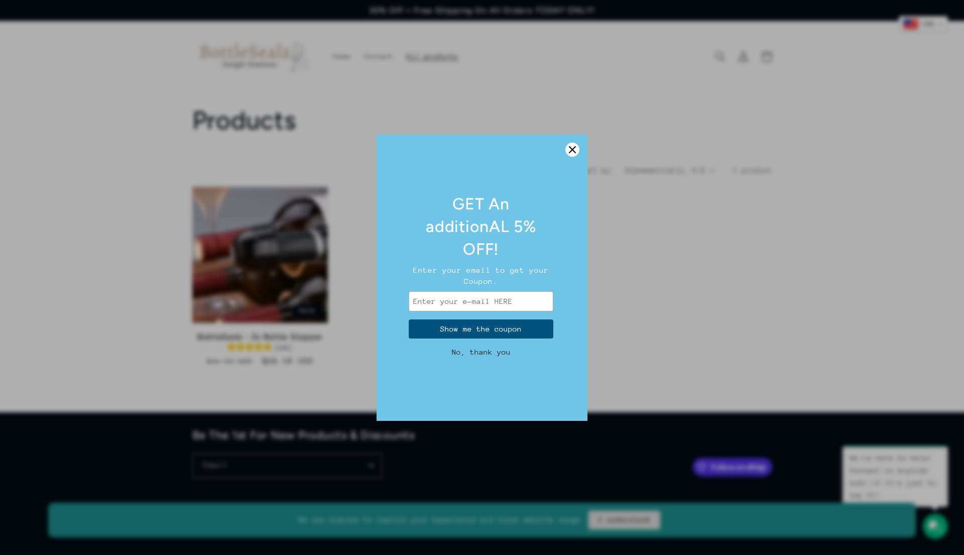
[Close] (572, 150)
